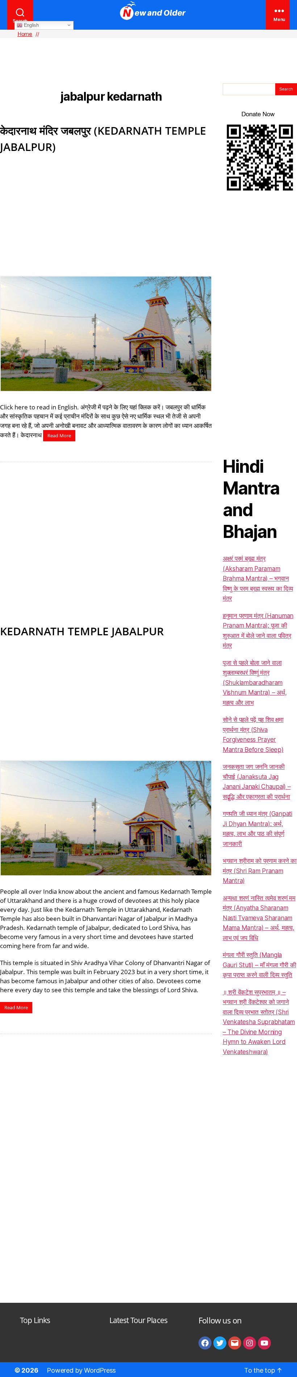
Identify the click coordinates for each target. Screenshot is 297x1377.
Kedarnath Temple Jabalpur (82, 631)
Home (24, 33)
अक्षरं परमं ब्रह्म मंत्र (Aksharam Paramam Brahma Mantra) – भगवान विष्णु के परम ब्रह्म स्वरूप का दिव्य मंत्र (258, 578)
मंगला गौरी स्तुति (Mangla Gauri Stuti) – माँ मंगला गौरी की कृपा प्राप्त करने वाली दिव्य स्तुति (259, 964)
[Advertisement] (148, 49)
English (30, 25)
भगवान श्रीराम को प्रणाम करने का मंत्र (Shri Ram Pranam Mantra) (260, 870)
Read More (59, 435)
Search (286, 89)
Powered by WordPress (81, 1370)
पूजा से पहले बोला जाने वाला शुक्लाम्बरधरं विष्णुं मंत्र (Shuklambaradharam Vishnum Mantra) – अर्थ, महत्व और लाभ (254, 682)
